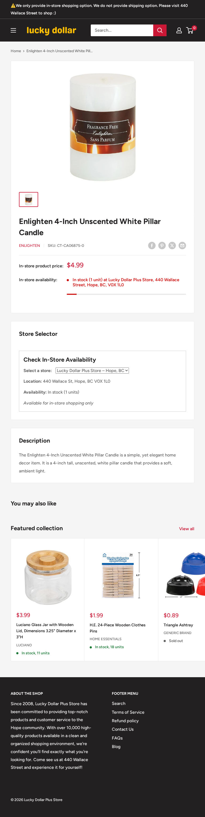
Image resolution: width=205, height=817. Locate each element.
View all (187, 528)
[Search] (160, 30)
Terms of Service (128, 712)
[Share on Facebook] (152, 245)
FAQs (117, 738)
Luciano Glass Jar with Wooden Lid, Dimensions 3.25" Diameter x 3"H (46, 631)
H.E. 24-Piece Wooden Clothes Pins (117, 628)
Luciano (24, 645)
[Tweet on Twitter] (172, 245)
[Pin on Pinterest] (162, 245)
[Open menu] (13, 30)
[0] (190, 30)
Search (118, 703)
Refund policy (125, 720)
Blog (116, 746)
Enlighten (29, 245)
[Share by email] (182, 245)
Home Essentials (105, 639)
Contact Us (122, 729)
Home (16, 51)
